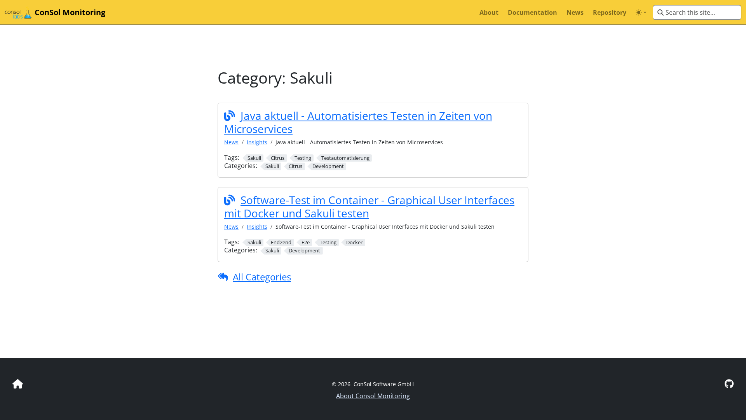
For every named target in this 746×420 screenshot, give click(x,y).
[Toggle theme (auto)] (641, 12)
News (231, 142)
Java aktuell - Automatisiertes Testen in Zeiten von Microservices (358, 122)
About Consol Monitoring (373, 396)
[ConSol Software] (17, 383)
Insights (257, 142)
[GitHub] (729, 383)
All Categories (262, 276)
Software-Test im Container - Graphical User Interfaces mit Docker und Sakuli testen (369, 206)
